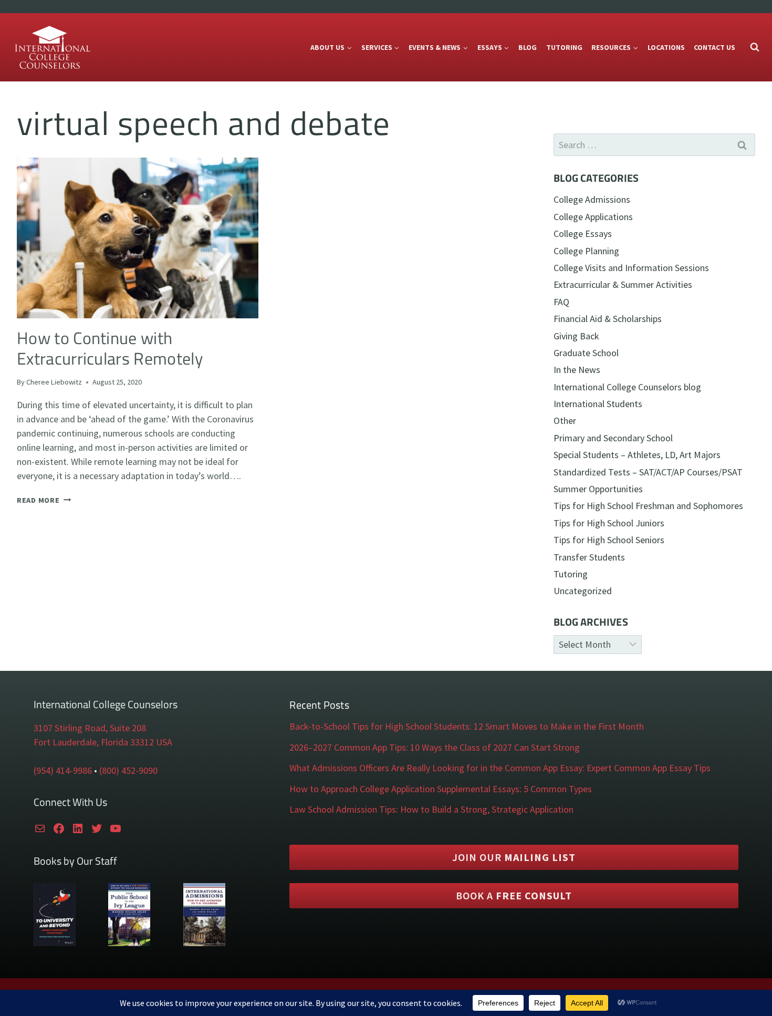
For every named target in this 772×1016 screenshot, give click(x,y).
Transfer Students (589, 557)
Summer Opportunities (598, 489)
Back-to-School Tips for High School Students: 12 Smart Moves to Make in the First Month (466, 726)
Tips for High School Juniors (609, 523)
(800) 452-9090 (128, 770)
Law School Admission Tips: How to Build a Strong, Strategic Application (431, 809)
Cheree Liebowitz (54, 382)
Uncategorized (583, 591)
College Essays (583, 233)
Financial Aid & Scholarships (608, 319)
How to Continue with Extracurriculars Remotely (110, 348)
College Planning (586, 251)
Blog (527, 47)
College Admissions (592, 199)
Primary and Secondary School (613, 438)
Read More (44, 500)
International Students (598, 404)
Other (565, 420)
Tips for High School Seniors (609, 540)
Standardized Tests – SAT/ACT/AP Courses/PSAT (648, 472)
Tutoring (564, 47)
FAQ (561, 302)
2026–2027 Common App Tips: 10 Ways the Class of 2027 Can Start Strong (434, 747)
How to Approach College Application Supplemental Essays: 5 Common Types (440, 789)
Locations (666, 47)
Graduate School (586, 353)
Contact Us (714, 47)
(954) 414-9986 (63, 770)
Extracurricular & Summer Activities (623, 284)
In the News (577, 370)
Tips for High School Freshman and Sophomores (648, 506)
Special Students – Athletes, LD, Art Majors (637, 455)
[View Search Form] (754, 47)
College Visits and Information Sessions (631, 268)
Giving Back (576, 336)
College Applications (593, 217)
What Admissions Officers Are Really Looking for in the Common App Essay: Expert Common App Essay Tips (500, 768)
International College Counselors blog (627, 387)
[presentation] (137, 238)
